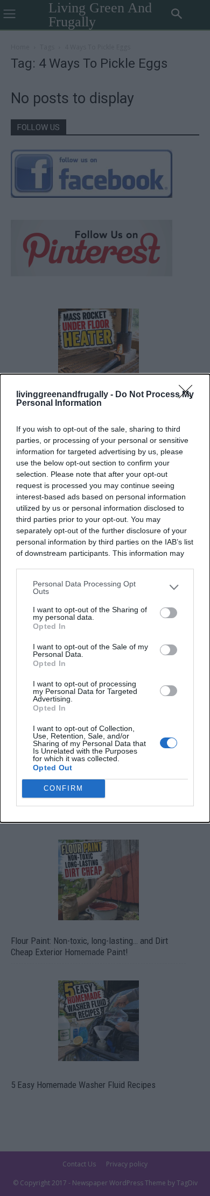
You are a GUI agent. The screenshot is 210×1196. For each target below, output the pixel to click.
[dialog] (105, 598)
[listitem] (105, 587)
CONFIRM (63, 788)
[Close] (189, 395)
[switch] (168, 612)
